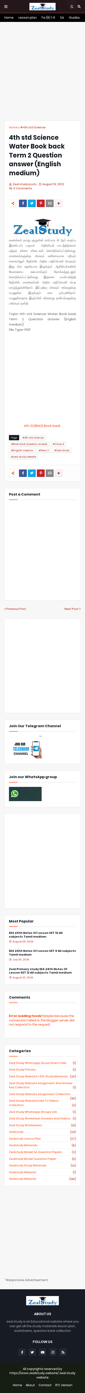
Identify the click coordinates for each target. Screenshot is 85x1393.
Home (13, 127)
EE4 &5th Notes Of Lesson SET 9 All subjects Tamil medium (42, 953)
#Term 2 (44, 450)
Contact (45, 1385)
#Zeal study (61, 450)
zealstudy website (42, 1172)
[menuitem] (9, 17)
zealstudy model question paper (42, 1159)
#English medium (22, 450)
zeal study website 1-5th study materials (42, 1076)
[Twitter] (32, 203)
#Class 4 (58, 444)
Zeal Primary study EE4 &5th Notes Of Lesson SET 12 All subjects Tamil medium (40, 971)
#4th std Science (33, 127)
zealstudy (42, 1132)
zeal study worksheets (42, 1125)
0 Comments (22, 188)
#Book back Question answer (29, 444)
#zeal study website (23, 456)
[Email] (50, 203)
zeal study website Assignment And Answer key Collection (42, 1085)
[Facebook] (23, 203)
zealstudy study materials (42, 1165)
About (30, 1385)
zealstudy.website (42, 1179)
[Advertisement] (42, 71)
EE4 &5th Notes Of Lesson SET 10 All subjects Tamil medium (36, 935)
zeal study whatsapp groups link (42, 1112)
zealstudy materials (42, 1145)
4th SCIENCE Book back (42, 425)
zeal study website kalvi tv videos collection (42, 1103)
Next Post (71, 609)
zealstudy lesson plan (42, 1139)
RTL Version (63, 1385)
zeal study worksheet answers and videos (42, 1118)
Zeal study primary (42, 1069)
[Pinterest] (41, 203)
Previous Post (16, 609)
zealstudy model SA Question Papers (42, 1152)
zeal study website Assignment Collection (42, 1094)
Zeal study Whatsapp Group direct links (42, 1063)
